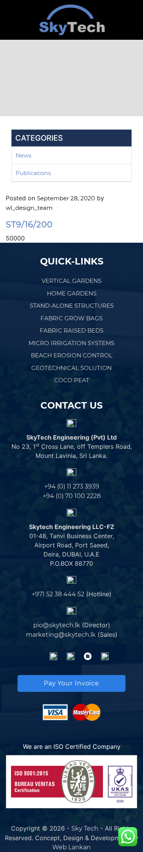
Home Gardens (71, 293)
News (23, 155)
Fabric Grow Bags (71, 318)
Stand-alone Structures (72, 305)
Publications (33, 173)
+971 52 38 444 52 (58, 594)
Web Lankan (71, 847)
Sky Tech (84, 828)
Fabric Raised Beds (71, 330)
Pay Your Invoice (71, 683)
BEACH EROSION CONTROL (71, 355)
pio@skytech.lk (56, 625)
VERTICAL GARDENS (71, 280)
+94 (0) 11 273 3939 (71, 486)
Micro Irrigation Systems (71, 343)
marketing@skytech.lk (61, 634)
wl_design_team (29, 207)
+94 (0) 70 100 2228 (72, 496)
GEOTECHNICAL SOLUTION (71, 368)
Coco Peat (71, 380)
